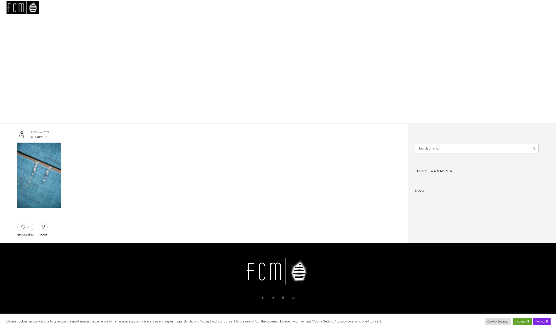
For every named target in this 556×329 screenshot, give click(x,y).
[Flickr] (272, 298)
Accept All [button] (522, 321)
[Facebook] (262, 298)
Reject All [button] (541, 321)
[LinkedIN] (293, 298)
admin (39, 136)
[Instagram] (283, 298)
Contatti (476, 7)
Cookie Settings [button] (497, 321)
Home (385, 7)
